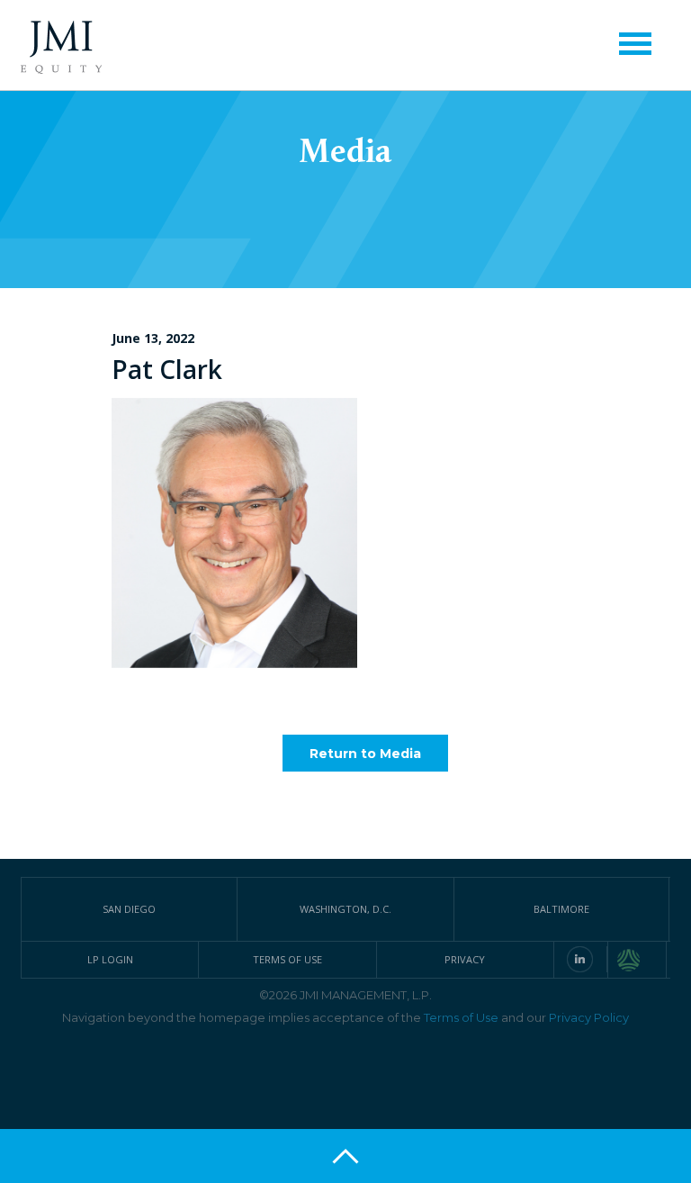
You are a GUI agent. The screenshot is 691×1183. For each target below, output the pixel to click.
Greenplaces (642, 960)
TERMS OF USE (287, 959)
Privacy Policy (589, 1017)
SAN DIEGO (129, 909)
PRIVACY (464, 959)
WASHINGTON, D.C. (345, 909)
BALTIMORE (561, 909)
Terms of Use (461, 1017)
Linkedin (580, 959)
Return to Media (365, 753)
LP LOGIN (110, 959)
